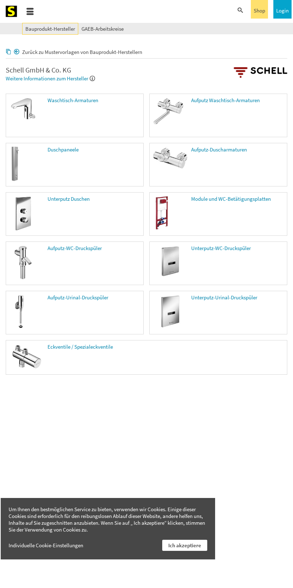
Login (282, 10)
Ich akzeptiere (184, 545)
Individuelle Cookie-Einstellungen (46, 545)
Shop (259, 10)
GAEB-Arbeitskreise (102, 28)
